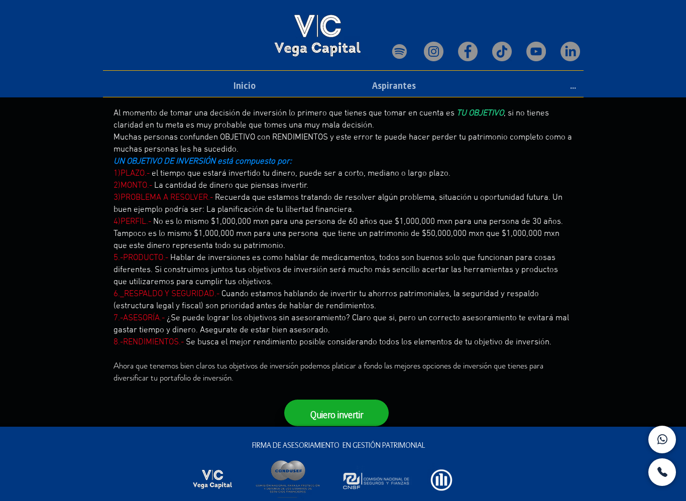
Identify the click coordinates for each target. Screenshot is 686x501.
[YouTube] (536, 51)
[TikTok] (502, 51)
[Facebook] (468, 51)
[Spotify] (399, 51)
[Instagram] (433, 51)
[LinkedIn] (570, 51)
